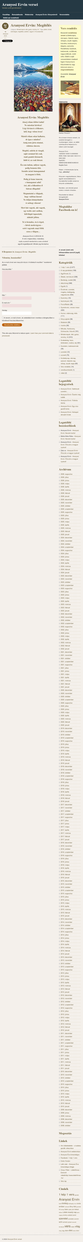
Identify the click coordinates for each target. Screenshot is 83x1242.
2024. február (65, 569)
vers (68, 1226)
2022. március (66, 642)
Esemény (64, 298)
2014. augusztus (66, 931)
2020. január (65, 725)
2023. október (65, 582)
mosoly (70, 1212)
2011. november (66, 1036)
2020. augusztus (66, 703)
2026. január (65, 496)
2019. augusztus (66, 741)
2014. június (65, 938)
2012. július (65, 1011)
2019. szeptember (67, 738)
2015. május (65, 903)
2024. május (65, 560)
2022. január (65, 649)
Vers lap (63, 1181)
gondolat (78, 1206)
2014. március (66, 947)
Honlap (4, 310)
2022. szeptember (67, 623)
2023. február (65, 607)
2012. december (66, 995)
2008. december (66, 1119)
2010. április (65, 1097)
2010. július (65, 1087)
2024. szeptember (67, 547)
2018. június (65, 785)
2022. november (66, 617)
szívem (70, 1222)
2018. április (65, 792)
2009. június (65, 1113)
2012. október (65, 1001)
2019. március (66, 757)
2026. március (66, 490)
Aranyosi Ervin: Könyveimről (46, 14)
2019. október (65, 734)
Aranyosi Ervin (69, 1199)
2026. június (65, 480)
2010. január (65, 1106)
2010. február (65, 1103)
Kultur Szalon (65, 1161)
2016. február (65, 874)
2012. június (65, 1014)
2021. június (65, 671)
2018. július (65, 782)
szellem (26, 31)
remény (65, 1215)
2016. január (65, 877)
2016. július (65, 858)
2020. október (65, 696)
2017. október (65, 811)
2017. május (65, 827)
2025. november (66, 502)
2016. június (65, 862)
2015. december (66, 881)
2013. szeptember (67, 966)
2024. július (65, 553)
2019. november (66, 731)
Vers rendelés (65, 366)
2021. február (65, 684)
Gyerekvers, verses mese (70, 307)
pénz (78, 1212)
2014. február (65, 950)
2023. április (65, 601)
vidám (73, 1227)
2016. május (65, 865)
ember (61, 1206)
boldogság (71, 1203)
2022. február (65, 645)
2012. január (65, 1030)
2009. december (66, 1109)
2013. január (65, 992)
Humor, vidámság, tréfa (69, 313)
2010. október (65, 1078)
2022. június (65, 633)
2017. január (65, 839)
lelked (77, 1209)
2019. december (66, 728)
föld (74, 1206)
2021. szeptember (67, 661)
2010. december (66, 1071)
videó (63, 373)
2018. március (66, 795)
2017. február (65, 836)
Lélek (65, 1212)
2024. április (65, 563)
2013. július (65, 973)
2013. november (66, 960)
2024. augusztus (66, 550)
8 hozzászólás (39, 31)
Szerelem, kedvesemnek (69, 346)
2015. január (65, 916)
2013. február (65, 989)
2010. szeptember (67, 1081)
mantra (63, 325)
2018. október (65, 773)
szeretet (63, 352)
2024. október (65, 544)
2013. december (66, 957)
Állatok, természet (67, 277)
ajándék (77, 1195)
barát (60, 1203)
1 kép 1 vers (65, 267)
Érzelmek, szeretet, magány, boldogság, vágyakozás (68, 292)
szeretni (76, 1219)
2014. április (65, 944)
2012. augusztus (66, 1008)
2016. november (66, 846)
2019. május (65, 750)
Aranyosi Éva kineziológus (70, 1154)
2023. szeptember (67, 585)
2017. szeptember (67, 814)
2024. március (66, 566)
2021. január (65, 687)
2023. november (66, 579)
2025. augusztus (66, 512)
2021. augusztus (66, 664)
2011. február (65, 1065)
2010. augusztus (66, 1084)
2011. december (66, 1033)
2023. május (65, 598)
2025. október (65, 506)
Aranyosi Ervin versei (20, 4)
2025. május (65, 521)
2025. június (65, 518)
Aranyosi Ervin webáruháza (70, 1151)
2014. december (66, 919)
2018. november (66, 769)
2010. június (65, 1090)
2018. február (65, 798)
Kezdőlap (6, 14)
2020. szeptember (67, 699)
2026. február (65, 493)
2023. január (65, 610)
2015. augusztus (66, 893)
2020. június (65, 709)
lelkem (60, 1212)
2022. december (66, 614)
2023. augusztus (66, 588)
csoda (79, 1203)
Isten (66, 1209)
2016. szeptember (67, 852)
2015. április (65, 906)
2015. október (65, 887)
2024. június (65, 556)
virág (60, 1231)
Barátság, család (67, 280)
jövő (73, 1209)
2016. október (65, 849)
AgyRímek (64, 273)
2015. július (65, 897)
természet (61, 1227)
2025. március (66, 528)
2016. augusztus (66, 855)
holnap (62, 1209)
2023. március (66, 604)
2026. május (65, 483)
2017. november (66, 807)
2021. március (66, 680)
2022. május (65, 636)
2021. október (65, 658)
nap (75, 1212)
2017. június (65, 823)
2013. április (65, 982)
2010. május (65, 1093)
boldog (65, 1203)
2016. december (66, 842)
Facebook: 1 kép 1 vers (69, 1158)
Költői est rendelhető (11, 18)
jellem (45, 29)
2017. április (65, 830)
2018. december (66, 766)
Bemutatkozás (17, 14)
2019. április (65, 753)
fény (71, 1206)
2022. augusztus (66, 626)
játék (70, 1209)
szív (60, 1221)
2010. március (66, 1100)
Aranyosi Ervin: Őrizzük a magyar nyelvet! (70, 444)
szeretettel (71, 1219)
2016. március (66, 871)
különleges (14, 31)
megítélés (21, 31)
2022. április (65, 639)
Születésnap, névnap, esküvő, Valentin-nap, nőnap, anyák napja (68, 361)
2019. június (65, 747)
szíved (65, 1222)
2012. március (66, 1024)
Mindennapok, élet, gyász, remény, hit (28, 29)
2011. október (65, 1040)
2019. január (65, 763)
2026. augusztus (66, 474)
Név (4, 295)
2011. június (65, 1052)
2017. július (65, 820)
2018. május (65, 788)
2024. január (65, 572)
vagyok (31, 31)
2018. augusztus (66, 779)
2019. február (65, 760)
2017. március (66, 833)
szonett (63, 355)
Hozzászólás (7, 269)
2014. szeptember (67, 928)
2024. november (66, 541)
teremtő (74, 1222)
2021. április (65, 677)
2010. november (66, 1074)
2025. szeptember (67, 509)
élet (70, 1230)
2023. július (65, 591)
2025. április (65, 525)
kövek (49, 29)
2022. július (65, 630)
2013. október (65, 963)
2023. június (65, 595)
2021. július (65, 668)
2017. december (66, 804)
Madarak (64, 322)
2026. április (65, 487)
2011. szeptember (67, 1043)
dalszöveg (64, 283)
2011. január (65, 1068)
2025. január (65, 534)
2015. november (66, 884)
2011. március (66, 1062)
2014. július (65, 935)
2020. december (66, 690)
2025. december (66, 499)
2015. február (65, 912)
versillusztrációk (66, 370)
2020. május (65, 712)
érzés (74, 1231)
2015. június (65, 900)
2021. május (65, 674)
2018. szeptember (67, 776)
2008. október (65, 1125)
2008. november (66, 1122)
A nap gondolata (66, 270)
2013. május (65, 979)
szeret (74, 1215)
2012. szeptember (67, 1004)
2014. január (65, 954)
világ (77, 1226)
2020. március (66, 719)
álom (66, 1230)
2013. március (66, 985)
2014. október (65, 925)
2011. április (65, 1059)
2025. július (65, 515)
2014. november (66, 922)
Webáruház (29, 14)
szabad (70, 1215)
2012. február (65, 1027)
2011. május (65, 1055)
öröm (77, 1231)
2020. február (65, 722)
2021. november (66, 655)
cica (75, 1203)
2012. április (65, 1020)
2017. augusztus (66, 817)
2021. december (66, 652)
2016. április (65, 868)
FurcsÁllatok (65, 304)
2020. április (65, 715)
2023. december (66, 576)
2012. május (65, 1017)
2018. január (65, 801)
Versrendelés (64, 14)
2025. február (65, 531)
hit (59, 1209)
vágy (63, 1231)
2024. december (66, 537)
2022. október (65, 620)
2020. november (66, 693)
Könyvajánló (65, 319)
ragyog (60, 1215)
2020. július (65, 706)
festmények (65, 301)
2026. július (65, 477)
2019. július (65, 744)
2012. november (66, 998)
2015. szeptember (67, 890)
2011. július (65, 1049)
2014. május (65, 941)
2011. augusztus (66, 1046)
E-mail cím (6, 302)
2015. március (66, 909)
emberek (67, 1206)
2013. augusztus (66, 970)
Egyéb (63, 286)
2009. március (66, 1116)
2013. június (65, 976)
